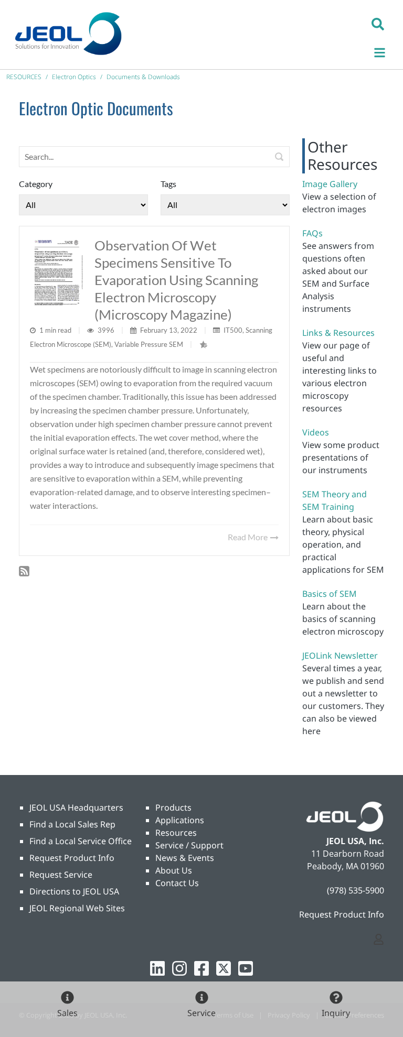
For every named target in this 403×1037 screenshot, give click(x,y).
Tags (168, 184)
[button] (377, 23)
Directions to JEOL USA (74, 891)
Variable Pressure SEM (148, 344)
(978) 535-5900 (355, 890)
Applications (179, 820)
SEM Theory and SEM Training (334, 500)
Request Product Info (71, 858)
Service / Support (189, 845)
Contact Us (177, 883)
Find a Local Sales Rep (72, 824)
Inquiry (336, 1013)
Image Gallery (329, 184)
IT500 (233, 330)
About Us (173, 870)
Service (201, 1013)
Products (173, 807)
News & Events (184, 858)
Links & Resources (338, 333)
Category (35, 184)
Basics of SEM (329, 593)
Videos (315, 432)
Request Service (60, 874)
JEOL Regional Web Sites (77, 908)
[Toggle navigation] (385, 51)
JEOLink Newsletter (340, 655)
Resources (176, 832)
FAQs (312, 233)
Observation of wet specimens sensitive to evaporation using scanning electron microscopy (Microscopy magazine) (176, 280)
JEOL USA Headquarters (76, 807)
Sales (67, 1013)
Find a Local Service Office (80, 841)
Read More (248, 537)
